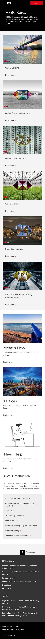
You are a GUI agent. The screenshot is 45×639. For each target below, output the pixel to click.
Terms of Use (7, 626)
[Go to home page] (8, 3)
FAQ (17, 626)
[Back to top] (22, 552)
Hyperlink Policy (8, 630)
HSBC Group (20, 630)
